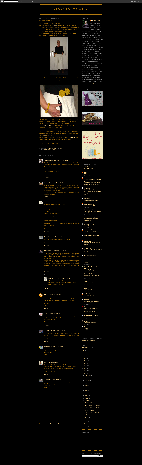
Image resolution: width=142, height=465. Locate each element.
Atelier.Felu (47, 379)
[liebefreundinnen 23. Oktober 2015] (92, 317)
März (86, 398)
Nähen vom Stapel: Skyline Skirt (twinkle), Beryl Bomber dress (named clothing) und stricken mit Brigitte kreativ (92, 192)
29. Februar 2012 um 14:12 (58, 202)
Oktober (87, 380)
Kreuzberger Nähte (89, 224)
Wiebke (46, 237)
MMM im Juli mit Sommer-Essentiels (92, 174)
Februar (87, 400)
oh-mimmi (86, 326)
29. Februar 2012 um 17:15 (55, 237)
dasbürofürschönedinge (90, 255)
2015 (85, 366)
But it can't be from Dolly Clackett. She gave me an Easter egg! (92, 179)
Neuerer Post (42, 420)
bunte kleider (87, 241)
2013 (85, 371)
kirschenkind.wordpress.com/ (92, 315)
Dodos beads (71, 9)
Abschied (86, 328)
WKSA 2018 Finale (88, 225)
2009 (85, 426)
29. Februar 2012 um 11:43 (61, 183)
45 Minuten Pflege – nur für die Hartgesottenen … (91, 219)
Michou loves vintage (89, 217)
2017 (85, 361)
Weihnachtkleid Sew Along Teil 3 (91, 290)
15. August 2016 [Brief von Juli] (91, 295)
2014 (85, 368)
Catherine (72, 137)
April (86, 395)
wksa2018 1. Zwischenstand (90, 231)
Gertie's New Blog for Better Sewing (91, 267)
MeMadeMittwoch (49, 149)
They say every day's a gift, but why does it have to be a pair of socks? (92, 183)
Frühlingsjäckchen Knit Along (93, 405)
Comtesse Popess (48, 160)
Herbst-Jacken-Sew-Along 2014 (91, 322)
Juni (86, 390)
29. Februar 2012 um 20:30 (58, 346)
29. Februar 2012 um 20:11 (63, 278)
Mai (86, 393)
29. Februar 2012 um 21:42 (58, 379)
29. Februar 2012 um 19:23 (58, 331)
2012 (85, 373)
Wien (83, 350)
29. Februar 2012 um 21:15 (53, 362)
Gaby (45, 294)
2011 (85, 421)
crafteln (86, 261)
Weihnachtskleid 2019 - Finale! (91, 200)
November (88, 378)
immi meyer (47, 202)
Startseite (59, 420)
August (87, 385)
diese (55, 25)
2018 (85, 358)
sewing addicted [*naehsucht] (91, 235)
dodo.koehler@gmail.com (88, 340)
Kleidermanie (87, 248)
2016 (85, 363)
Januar (87, 418)
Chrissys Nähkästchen (90, 307)
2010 (85, 423)
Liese (45, 313)
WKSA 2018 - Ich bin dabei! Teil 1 (92, 237)
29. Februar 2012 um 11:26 (60, 160)
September (88, 383)
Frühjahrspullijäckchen (45, 125)
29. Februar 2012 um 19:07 (54, 294)
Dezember (88, 375)
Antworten (46, 177)
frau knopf (86, 299)
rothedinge (87, 198)
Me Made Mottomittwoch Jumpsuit (92, 257)
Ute (45, 362)
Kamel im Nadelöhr (89, 204)
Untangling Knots (88, 210)
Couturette (86, 281)
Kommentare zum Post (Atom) (53, 423)
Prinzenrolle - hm (48, 183)
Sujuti (85, 172)
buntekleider (47, 331)
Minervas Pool (88, 274)
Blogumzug (86, 262)
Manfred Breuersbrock (89, 168)
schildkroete (47, 346)
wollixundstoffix (88, 230)
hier (45, 135)
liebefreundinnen (88, 294)
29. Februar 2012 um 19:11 (54, 313)
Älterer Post (76, 420)
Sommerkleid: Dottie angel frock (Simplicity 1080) (91, 301)
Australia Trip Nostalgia (89, 270)
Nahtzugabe (87, 188)
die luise (86, 321)
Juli (86, 388)
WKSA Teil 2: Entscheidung (90, 205)
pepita (85, 288)
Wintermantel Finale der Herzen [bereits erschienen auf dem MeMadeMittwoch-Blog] (91, 309)
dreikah (86, 167)
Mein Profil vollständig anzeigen (92, 84)
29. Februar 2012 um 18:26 (60, 250)
